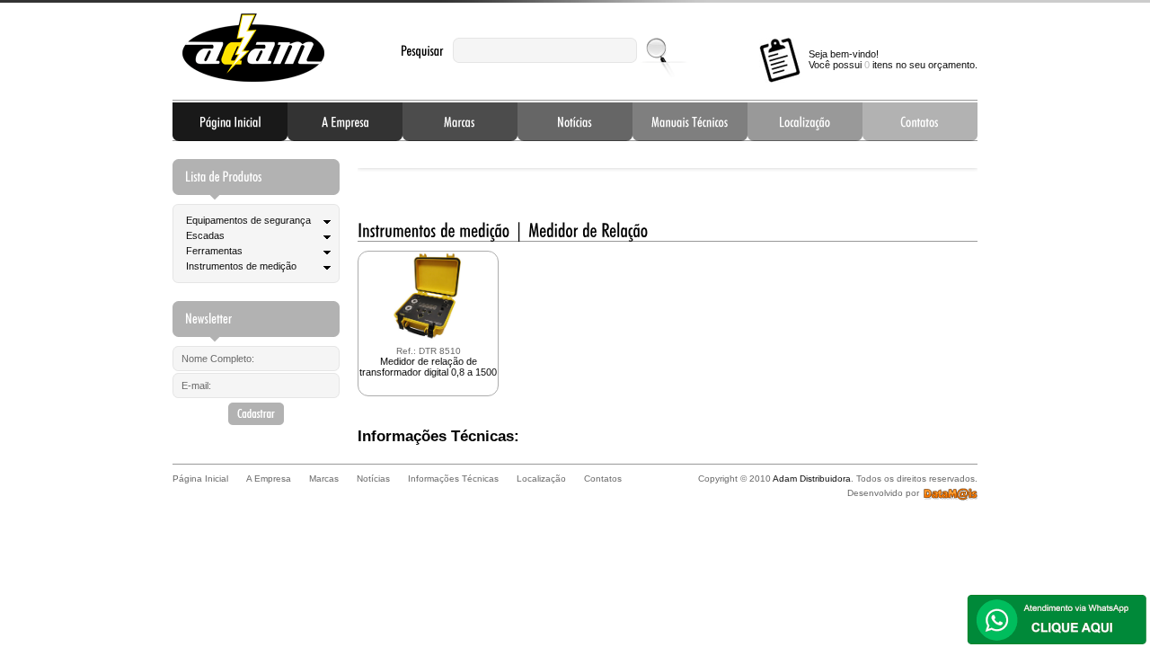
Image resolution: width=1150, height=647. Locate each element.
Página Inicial (230, 121)
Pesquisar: (422, 51)
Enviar (658, 50)
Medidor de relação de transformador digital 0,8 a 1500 (428, 361)
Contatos (920, 121)
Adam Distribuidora (253, 48)
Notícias (575, 121)
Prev (385, 163)
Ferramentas (214, 250)
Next (949, 163)
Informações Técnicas (690, 121)
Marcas (460, 121)
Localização (805, 121)
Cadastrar (256, 414)
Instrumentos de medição (241, 266)
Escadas (205, 235)
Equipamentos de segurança (248, 220)
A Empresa (345, 121)
